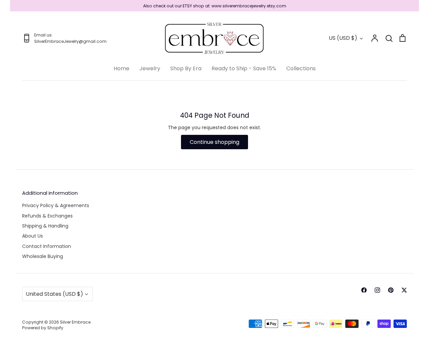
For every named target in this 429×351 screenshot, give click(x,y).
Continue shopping (214, 142)
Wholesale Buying (42, 256)
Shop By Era (185, 68)
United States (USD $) (54, 294)
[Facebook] (364, 290)
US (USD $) (343, 38)
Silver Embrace (75, 322)
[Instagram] (377, 290)
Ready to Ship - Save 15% (243, 68)
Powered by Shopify (42, 328)
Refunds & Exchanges (47, 215)
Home (121, 68)
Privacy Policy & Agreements (55, 205)
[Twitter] (404, 290)
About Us (32, 236)
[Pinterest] (390, 290)
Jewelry (149, 68)
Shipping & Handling (45, 226)
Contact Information (46, 246)
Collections (301, 68)
